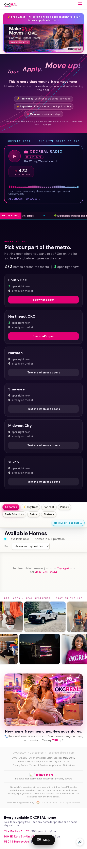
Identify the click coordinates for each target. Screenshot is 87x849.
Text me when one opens (43, 372)
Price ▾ (64, 507)
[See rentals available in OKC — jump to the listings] (43, 38)
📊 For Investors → (43, 775)
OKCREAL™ (19, 752)
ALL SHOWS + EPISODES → (24, 198)
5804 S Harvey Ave (16, 841)
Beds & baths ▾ (14, 514)
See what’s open (43, 299)
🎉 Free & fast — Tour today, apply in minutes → (43, 18)
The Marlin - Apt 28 (17, 831)
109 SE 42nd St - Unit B (19, 836)
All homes (11, 507)
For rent (49, 507)
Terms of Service (38, 765)
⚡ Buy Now (30, 507)
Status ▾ (49, 514)
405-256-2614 (46, 572)
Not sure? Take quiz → (68, 522)
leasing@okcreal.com (61, 752)
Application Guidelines (62, 765)
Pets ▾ (33, 514)
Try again (64, 568)
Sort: (7, 546)
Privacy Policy (20, 765)
